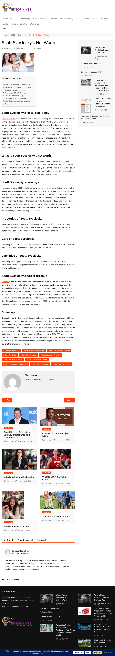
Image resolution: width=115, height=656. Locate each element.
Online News (85, 19)
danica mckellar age (12, 350)
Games (95, 19)
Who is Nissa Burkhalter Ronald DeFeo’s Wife (102, 50)
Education (44, 19)
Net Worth (37, 48)
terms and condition (19, 24)
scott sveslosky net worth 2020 (16, 364)
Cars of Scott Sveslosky (14, 96)
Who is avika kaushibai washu (19, 477)
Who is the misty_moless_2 (17, 526)
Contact (6, 24)
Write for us (34, 24)
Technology (25, 19)
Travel (34, 19)
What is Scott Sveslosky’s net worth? (19, 87)
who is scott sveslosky (62, 364)
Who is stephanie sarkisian (55, 516)
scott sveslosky (10, 355)
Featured (104, 19)
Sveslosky (6, 282)
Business (14, 19)
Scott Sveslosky (8, 118)
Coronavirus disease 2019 (91, 72)
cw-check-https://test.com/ (91, 64)
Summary (8, 104)
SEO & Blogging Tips (68, 19)
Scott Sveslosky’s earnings (15, 90)
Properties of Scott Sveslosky (16, 93)
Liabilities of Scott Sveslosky (16, 98)
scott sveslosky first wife (51, 355)
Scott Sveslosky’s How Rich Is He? (17, 85)
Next (68, 400)
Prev (8, 400)
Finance (54, 19)
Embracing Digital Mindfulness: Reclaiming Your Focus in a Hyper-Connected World (102, 85)
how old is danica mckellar (60, 350)
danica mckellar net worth (34, 350)
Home (5, 19)
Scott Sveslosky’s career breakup (17, 101)
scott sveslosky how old (13, 359)
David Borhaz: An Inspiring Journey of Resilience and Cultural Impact (17, 435)
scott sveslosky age (29, 355)
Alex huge (7, 48)
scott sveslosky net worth (37, 359)
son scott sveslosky (41, 364)
